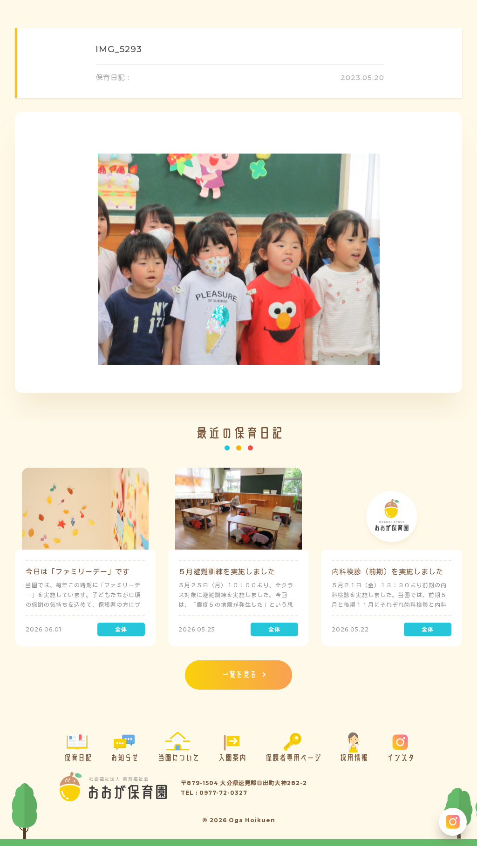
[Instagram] (453, 822)
